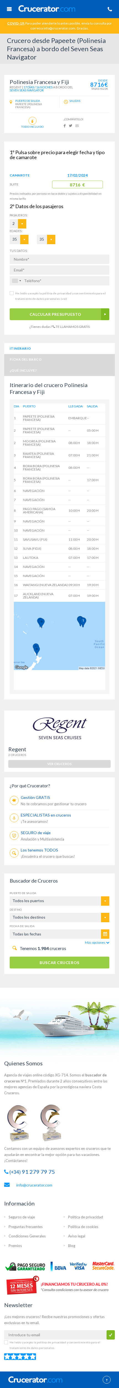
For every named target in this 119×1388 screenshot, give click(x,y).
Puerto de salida (23, 893)
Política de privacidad (85, 1217)
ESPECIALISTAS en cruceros (46, 815)
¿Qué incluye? (23, 370)
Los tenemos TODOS (39, 850)
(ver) (63, 298)
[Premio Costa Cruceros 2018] (54, 1122)
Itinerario (20, 348)
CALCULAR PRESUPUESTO (55, 314)
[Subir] (107, 1380)
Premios (15, 1245)
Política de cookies (83, 1226)
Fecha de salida (22, 926)
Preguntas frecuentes (26, 1226)
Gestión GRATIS (35, 797)
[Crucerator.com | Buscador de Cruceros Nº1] (59, 8)
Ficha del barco (26, 359)
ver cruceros (59, 764)
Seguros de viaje (22, 1217)
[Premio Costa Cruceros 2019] (20, 1122)
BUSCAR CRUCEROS (59, 962)
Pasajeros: (14, 215)
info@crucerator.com (34, 1185)
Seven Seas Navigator (27, 90)
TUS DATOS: (19, 250)
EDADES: (16, 231)
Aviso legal (76, 1236)
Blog (71, 1245)
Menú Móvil (9, 9)
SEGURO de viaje (36, 832)
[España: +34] (16, 280)
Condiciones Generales (27, 1236)
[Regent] (59, 728)
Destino (16, 909)
